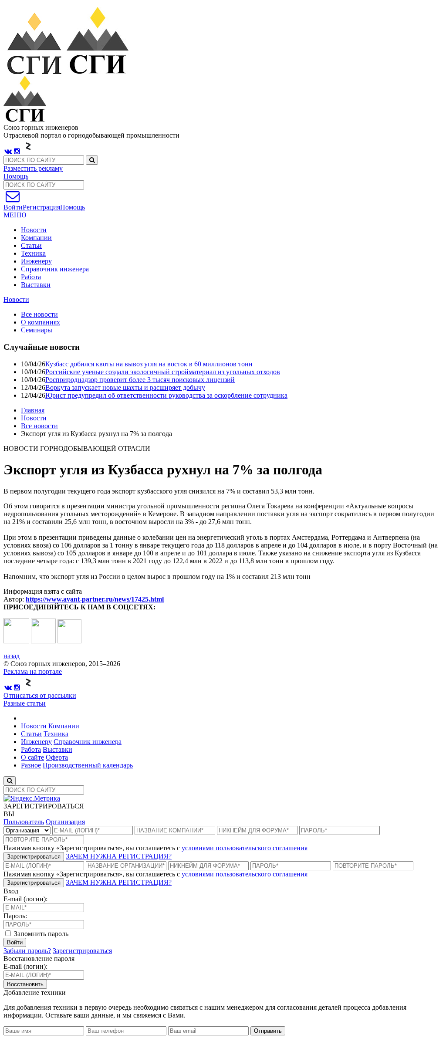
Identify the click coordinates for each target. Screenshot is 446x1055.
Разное (31, 765)
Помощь (15, 176)
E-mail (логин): (25, 899)
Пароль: (15, 916)
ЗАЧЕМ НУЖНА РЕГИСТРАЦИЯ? (119, 856)
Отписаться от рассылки (39, 695)
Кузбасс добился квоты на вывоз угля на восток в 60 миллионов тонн (149, 364)
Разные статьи (24, 703)
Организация (65, 821)
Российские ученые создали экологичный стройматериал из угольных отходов (162, 371)
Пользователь (23, 821)
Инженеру (36, 261)
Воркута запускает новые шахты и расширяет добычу (125, 387)
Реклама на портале (32, 671)
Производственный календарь (88, 765)
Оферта (57, 757)
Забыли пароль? (27, 950)
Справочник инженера (55, 269)
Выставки (36, 284)
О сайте (32, 757)
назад (11, 655)
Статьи (31, 245)
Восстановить (25, 984)
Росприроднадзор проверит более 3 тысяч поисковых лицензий (140, 379)
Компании (36, 237)
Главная (32, 410)
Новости (34, 229)
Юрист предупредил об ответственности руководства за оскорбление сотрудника (166, 395)
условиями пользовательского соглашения (244, 848)
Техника (33, 253)
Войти (15, 942)
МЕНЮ (14, 215)
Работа (31, 277)
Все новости (39, 425)
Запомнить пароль (40, 933)
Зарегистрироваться (34, 856)
